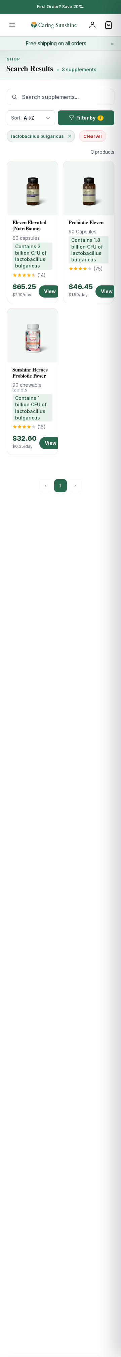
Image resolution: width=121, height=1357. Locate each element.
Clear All (92, 136)
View (50, 291)
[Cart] (109, 25)
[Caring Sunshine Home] (60, 25)
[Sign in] (92, 25)
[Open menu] (12, 25)
